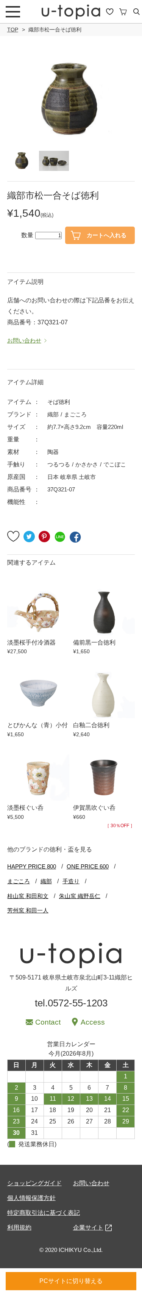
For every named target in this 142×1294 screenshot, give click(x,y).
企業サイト (88, 1227)
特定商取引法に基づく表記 (43, 1213)
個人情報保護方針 (31, 1198)
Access (93, 1022)
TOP (12, 30)
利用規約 (19, 1227)
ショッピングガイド (34, 1183)
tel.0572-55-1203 (71, 1003)
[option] (71, 99)
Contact (48, 1022)
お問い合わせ (91, 1183)
